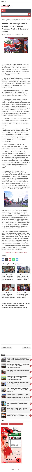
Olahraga (12, 423)
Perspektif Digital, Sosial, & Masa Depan (16, 252)
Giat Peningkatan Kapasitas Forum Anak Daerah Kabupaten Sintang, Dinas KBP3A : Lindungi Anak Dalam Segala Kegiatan (18, 366)
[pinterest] (10, 259)
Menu (3, 10)
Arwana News (18, 469)
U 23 (21, 423)
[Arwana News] (7, 5)
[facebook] (3, 259)
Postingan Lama (26, 347)
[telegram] (17, 259)
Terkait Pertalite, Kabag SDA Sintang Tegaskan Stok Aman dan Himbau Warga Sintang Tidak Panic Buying (18, 390)
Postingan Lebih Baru (6, 347)
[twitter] (6, 259)
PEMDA (17, 423)
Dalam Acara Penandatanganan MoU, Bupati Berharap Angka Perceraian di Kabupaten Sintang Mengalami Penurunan (17, 378)
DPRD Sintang (5, 423)
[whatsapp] (13, 259)
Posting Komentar (19, 34)
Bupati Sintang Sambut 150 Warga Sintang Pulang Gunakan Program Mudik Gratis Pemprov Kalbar (18, 360)
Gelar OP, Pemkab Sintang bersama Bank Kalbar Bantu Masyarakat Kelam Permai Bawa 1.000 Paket (18, 403)
